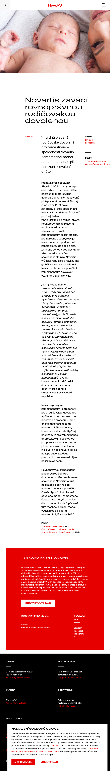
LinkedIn (89, 140)
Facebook (90, 143)
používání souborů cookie (47, 751)
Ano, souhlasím (23, 762)
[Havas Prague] (55, 5)
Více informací (49, 762)
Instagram (79, 633)
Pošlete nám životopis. (16, 703)
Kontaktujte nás (38, 603)
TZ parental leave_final (95, 161)
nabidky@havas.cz (66, 706)
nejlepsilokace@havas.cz (69, 677)
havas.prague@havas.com (18, 677)
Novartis (29, 136)
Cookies (54, 745)
